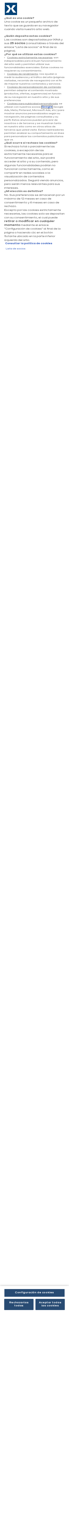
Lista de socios (15, 249)
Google (47, 107)
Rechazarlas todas (19, 1304)
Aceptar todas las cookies (50, 1304)
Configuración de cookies (34, 1293)
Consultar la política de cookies (28, 243)
